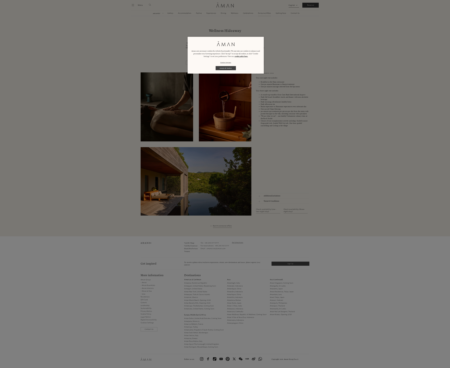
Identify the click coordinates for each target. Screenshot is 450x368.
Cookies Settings (225, 62)
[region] (226, 55)
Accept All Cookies (226, 68)
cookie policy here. (241, 56)
